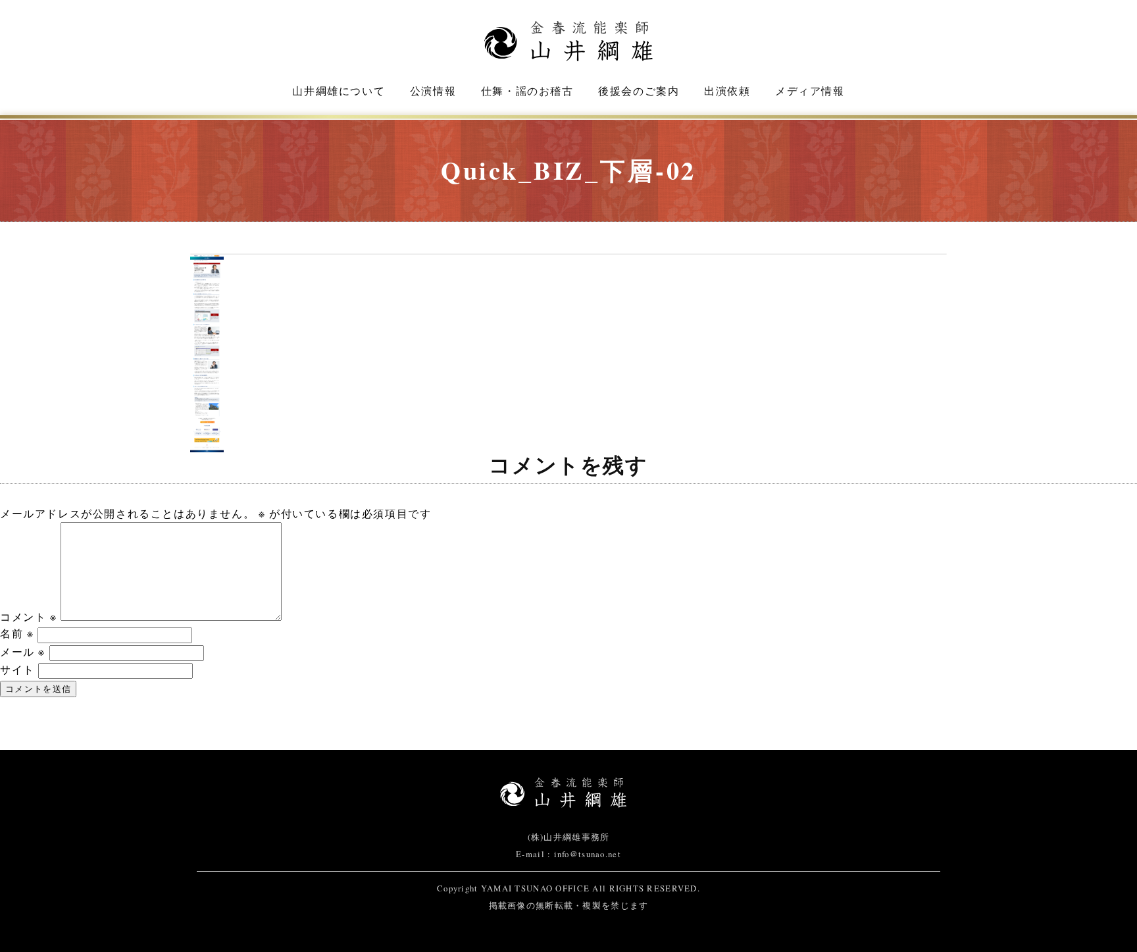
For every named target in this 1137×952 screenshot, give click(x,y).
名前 (17, 633)
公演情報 (433, 90)
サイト (17, 669)
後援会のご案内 (638, 90)
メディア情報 (810, 90)
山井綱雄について (338, 90)
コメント (28, 616)
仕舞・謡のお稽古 (527, 90)
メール (22, 651)
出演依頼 (727, 90)
